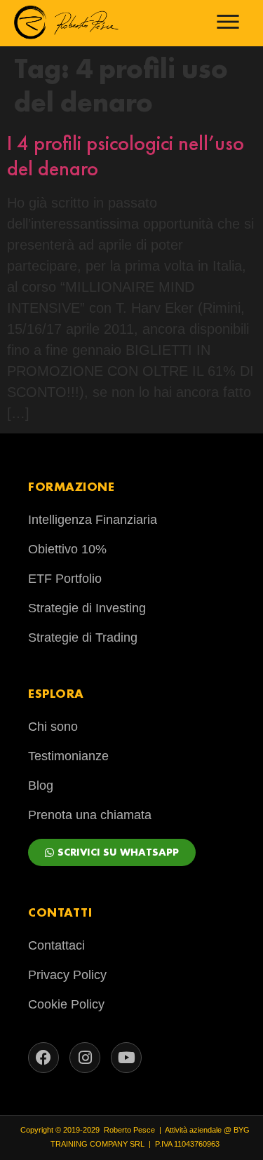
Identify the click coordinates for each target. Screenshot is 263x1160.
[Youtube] (126, 1057)
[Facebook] (43, 1057)
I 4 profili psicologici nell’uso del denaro (125, 156)
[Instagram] (84, 1057)
